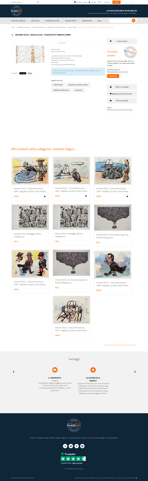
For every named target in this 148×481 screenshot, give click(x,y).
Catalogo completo (24, 27)
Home (13, 27)
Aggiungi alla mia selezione (122, 94)
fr (123, 2)
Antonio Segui (72, 27)
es (134, 2)
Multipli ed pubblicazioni (61, 90)
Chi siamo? (33, 438)
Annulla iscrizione (87, 438)
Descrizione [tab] (62, 43)
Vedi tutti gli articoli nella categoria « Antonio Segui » (120, 345)
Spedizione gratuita (113, 70)
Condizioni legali (99, 438)
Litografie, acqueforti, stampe (56, 27)
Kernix (133, 478)
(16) (68, 469)
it (131, 2)
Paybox (129, 478)
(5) (74, 469)
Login (116, 2)
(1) (66, 469)
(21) (71, 469)
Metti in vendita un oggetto (58, 438)
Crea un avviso (122, 41)
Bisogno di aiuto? (43, 438)
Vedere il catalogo (122, 87)
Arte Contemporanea (38, 27)
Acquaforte (78, 90)
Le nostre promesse (74, 438)
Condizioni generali (112, 438)
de (129, 2)
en (126, 2)
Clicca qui (90, 71)
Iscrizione (107, 2)
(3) (82, 469)
